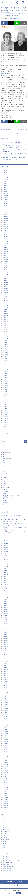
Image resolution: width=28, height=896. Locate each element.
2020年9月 (5, 306)
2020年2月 (5, 319)
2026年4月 (5, 178)
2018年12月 (6, 346)
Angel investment (7, 452)
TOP (2, 2)
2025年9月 (5, 191)
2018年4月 (5, 362)
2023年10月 (6, 234)
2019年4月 (5, 339)
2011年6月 (5, 414)
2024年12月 (6, 207)
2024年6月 (5, 218)
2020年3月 (5, 317)
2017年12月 (6, 364)
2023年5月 (5, 244)
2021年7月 (5, 286)
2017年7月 (5, 368)
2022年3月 (5, 271)
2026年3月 (5, 180)
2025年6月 (5, 195)
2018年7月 (5, 356)
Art (3, 454)
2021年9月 (5, 282)
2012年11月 (6, 410)
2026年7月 (5, 172)
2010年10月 (6, 422)
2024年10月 (6, 211)
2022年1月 (5, 275)
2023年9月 (5, 236)
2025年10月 (6, 189)
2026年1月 (5, 183)
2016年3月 (5, 393)
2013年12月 (6, 406)
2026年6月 (5, 174)
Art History (5, 456)
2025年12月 (6, 185)
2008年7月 (5, 432)
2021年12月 (6, 277)
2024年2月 (5, 226)
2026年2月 (5, 181)
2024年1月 (5, 228)
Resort (4, 485)
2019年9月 (5, 329)
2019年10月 (6, 327)
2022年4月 (5, 269)
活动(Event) (6, 499)
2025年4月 (5, 199)
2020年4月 (5, 315)
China (4, 468)
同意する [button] (18, 893)
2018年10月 (6, 350)
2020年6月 (5, 311)
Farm (4, 470)
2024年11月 (6, 209)
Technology (5, 491)
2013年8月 (5, 408)
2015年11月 (6, 395)
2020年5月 (5, 313)
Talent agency (6, 489)
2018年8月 (5, 354)
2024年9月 (5, 213)
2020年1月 (5, 321)
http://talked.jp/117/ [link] (5, 73)
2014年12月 (6, 401)
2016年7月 (5, 387)
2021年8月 (5, 284)
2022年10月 (6, 257)
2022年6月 (5, 265)
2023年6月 (5, 242)
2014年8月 (5, 404)
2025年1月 (5, 205)
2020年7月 (5, 309)
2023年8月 (5, 238)
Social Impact (6, 487)
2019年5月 (5, 337)
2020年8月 (5, 308)
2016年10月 (6, 381)
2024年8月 (5, 214)
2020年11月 (6, 302)
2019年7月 (5, 333)
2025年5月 (5, 197)
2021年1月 (5, 298)
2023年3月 (5, 247)
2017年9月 (5, 366)
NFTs (4, 479)
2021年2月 (5, 296)
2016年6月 (5, 389)
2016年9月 (5, 383)
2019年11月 (6, 325)
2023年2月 (5, 249)
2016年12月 (6, 377)
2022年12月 (6, 253)
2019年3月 (5, 340)
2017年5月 (5, 371)
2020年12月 (6, 300)
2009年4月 (5, 430)
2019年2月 (5, 342)
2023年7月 (5, 240)
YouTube (5, 493)
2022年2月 (5, 273)
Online (4, 481)
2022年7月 (5, 263)
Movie (4, 475)
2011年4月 (5, 416)
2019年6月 (5, 335)
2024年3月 (5, 224)
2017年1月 (5, 375)
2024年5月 (5, 220)
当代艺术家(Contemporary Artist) (11, 495)
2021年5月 (5, 290)
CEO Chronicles (15, 18)
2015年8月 (5, 397)
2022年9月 (5, 259)
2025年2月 (5, 203)
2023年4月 (5, 246)
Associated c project (7, 458)
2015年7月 (5, 399)
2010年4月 (5, 428)
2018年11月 (6, 348)
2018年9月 (5, 352)
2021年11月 (6, 278)
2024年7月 (5, 216)
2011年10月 (6, 412)
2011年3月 (5, 418)
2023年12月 (6, 230)
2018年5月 (5, 360)
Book (11, 18)
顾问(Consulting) (7, 504)
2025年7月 (5, 193)
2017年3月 (5, 373)
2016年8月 (5, 385)
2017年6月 (5, 370)
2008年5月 (5, 434)
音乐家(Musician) (7, 502)
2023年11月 (6, 232)
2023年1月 (5, 251)
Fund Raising (6, 471)
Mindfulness (6, 473)
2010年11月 (6, 420)
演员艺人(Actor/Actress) (9, 501)
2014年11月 (6, 403)
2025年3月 (5, 201)
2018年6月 (5, 358)
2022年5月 (5, 267)
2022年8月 (5, 261)
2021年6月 (5, 288)
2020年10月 (6, 304)
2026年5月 (5, 176)
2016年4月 (5, 391)
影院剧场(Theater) (7, 497)
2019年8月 (5, 331)
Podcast (5, 483)
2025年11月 (6, 187)
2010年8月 (5, 426)
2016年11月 (6, 379)
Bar (4, 460)
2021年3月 (5, 294)
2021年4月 (5, 292)
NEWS (20, 18)
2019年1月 (5, 344)
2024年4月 (5, 222)
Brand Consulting (7, 464)
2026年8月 (5, 170)
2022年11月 (6, 255)
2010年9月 (5, 424)
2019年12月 (6, 323)
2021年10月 (6, 280)
